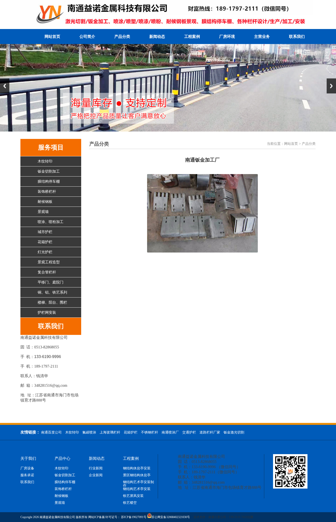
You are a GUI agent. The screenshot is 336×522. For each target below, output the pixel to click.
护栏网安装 (47, 312)
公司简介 (87, 36)
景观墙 (43, 212)
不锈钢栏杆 (149, 432)
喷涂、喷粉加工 (50, 222)
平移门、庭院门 (50, 282)
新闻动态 (157, 36)
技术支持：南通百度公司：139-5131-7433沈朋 (202, 517)
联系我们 (297, 36)
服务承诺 (27, 475)
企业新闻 (96, 475)
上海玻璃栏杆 (110, 432)
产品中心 (62, 459)
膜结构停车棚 (49, 181)
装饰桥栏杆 (47, 192)
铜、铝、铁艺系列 (52, 292)
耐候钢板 (45, 202)
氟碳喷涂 (89, 432)
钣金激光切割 (234, 432)
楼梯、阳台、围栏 (52, 302)
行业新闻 (96, 468)
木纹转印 (45, 161)
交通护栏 (189, 432)
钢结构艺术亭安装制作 (138, 483)
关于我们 (28, 459)
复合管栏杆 (47, 272)
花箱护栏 (45, 242)
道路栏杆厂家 (209, 432)
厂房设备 (27, 468)
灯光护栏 (45, 252)
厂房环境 (227, 36)
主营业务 (262, 36)
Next (331, 85)
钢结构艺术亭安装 (137, 489)
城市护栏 (45, 232)
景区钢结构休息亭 (137, 475)
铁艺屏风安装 (133, 496)
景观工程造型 (49, 262)
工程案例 (192, 36)
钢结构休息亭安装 (137, 468)
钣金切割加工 (49, 171)
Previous (4, 85)
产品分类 (122, 36)
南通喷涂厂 (170, 432)
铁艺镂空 (130, 503)
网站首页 (52, 36)
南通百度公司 (51, 432)
